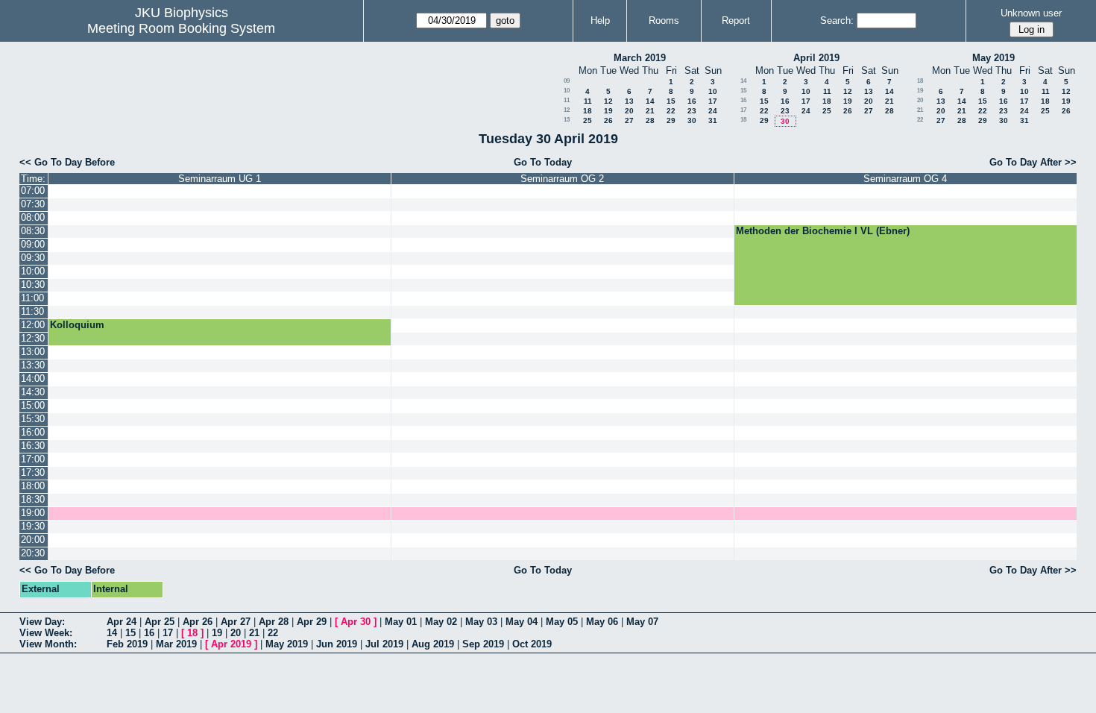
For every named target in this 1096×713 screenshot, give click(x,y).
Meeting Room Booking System (181, 28)
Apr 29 (312, 621)
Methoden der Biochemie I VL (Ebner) (823, 230)
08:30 (33, 230)
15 (671, 101)
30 (691, 120)
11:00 (32, 298)
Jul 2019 (384, 644)
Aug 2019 (433, 644)
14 (650, 101)
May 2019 (993, 57)
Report (736, 20)
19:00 (33, 512)
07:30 (33, 204)
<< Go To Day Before (67, 162)
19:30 (33, 526)
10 (567, 90)
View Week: (45, 632)
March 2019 (640, 57)
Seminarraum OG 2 (562, 178)
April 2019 (816, 57)
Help (600, 20)
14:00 (33, 378)
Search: (837, 20)
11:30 (32, 311)
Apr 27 (236, 621)
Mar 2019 (176, 644)
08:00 (33, 217)
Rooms (664, 20)
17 (712, 101)
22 (671, 111)
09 (567, 81)
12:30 (33, 338)
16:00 (33, 432)
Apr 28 (274, 621)
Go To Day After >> (1033, 162)
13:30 (33, 365)
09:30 (33, 257)
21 (650, 111)
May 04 (522, 621)
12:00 (33, 324)
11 (567, 100)
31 (712, 120)
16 (691, 101)
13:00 (33, 351)
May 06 (602, 621)
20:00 (33, 539)
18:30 (33, 499)
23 (691, 111)
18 (587, 111)
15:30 (33, 418)
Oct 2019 (532, 644)
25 (587, 120)
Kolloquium (77, 324)
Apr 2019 (231, 644)
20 (629, 111)
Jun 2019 (336, 644)
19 (608, 111)
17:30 (33, 472)
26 (608, 120)
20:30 (33, 553)
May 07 (642, 621)
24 (712, 111)
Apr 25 (159, 621)
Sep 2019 (483, 644)
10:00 (33, 271)
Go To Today (543, 162)
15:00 (33, 405)
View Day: (42, 621)
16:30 (33, 445)
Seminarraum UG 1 (219, 178)
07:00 (33, 190)
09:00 (33, 244)
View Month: (48, 644)
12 (608, 101)
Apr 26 (197, 621)
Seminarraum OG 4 (905, 178)
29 (671, 120)
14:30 (33, 392)
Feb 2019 (127, 644)
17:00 (33, 459)
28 (650, 120)
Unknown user (1031, 13)
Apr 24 (121, 621)
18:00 (33, 485)
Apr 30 (356, 621)
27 (629, 120)
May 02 (441, 621)
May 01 (401, 621)
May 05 (562, 621)
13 (629, 101)
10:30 (33, 284)
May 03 (481, 621)
